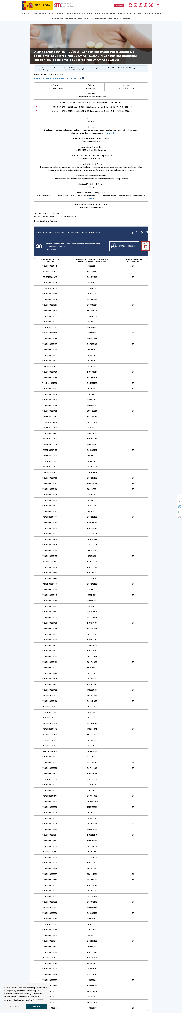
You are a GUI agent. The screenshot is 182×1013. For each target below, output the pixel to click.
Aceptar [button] (37, 1006)
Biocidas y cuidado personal (146, 13)
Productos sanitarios (105, 13)
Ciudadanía (122, 19)
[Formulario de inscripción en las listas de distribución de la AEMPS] (130, 5)
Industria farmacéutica (80, 19)
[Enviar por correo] (179, 511)
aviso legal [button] (38, 1000)
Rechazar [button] (14, 1006)
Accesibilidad (73, 232)
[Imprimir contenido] (179, 516)
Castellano (119, 6)
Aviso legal (48, 232)
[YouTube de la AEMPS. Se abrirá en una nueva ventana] (146, 5)
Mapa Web (60, 232)
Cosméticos (123, 13)
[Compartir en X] (179, 501)
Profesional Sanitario (104, 19)
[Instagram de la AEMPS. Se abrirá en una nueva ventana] (141, 5)
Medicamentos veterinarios (79, 13)
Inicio (38, 68)
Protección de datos (91, 232)
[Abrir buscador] (158, 5)
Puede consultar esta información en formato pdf (57, 78)
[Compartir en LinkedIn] (179, 506)
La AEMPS (25, 13)
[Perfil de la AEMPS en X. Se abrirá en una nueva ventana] (151, 5)
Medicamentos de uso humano (48, 13)
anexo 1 (110, 133)
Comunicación (59, 19)
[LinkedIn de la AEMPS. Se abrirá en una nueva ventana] (135, 5)
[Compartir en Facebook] (179, 496)
